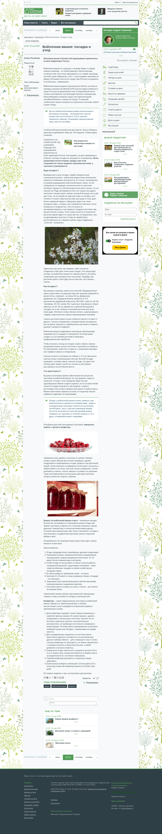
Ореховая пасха (62, 743)
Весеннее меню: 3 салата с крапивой (72, 731)
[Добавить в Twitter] (30, 74)
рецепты (27, 90)
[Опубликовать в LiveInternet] (30, 69)
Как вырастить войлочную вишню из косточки (84, 143)
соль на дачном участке (117, 11)
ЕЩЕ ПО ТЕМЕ (52, 711)
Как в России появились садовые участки (123, 164)
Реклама (54, 800)
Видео (54, 23)
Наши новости (31, 23)
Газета (44, 23)
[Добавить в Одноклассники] (32, 72)
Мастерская (28, 818)
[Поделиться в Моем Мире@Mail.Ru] (30, 72)
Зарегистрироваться (130, 2)
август (68, 30)
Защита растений (31, 789)
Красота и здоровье (31, 802)
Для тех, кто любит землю (35, 16)
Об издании (55, 803)
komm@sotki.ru (127, 808)
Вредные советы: (115, 9)
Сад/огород (39, 37)
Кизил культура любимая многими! (121, 52)
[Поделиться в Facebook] (30, 66)
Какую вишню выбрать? (67, 719)
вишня (26, 85)
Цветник (27, 795)
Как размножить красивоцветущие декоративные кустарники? (122, 180)
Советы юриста (30, 811)
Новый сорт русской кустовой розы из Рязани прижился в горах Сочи (124, 148)
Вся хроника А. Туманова (127, 60)
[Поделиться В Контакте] (32, 74)
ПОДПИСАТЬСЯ (127, 219)
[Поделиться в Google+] (32, 66)
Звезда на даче (30, 792)
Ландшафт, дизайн (31, 805)
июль (57, 30)
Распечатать (33, 95)
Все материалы (68, 23)
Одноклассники (66, 814)
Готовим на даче (30, 799)
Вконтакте (54, 814)
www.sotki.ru (28, 37)
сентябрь (79, 30)
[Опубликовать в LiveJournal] (32, 69)
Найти (136, 23)
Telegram (76, 814)
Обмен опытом (30, 815)
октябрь (89, 30)
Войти (117, 2)
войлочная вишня (31, 88)
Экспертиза (28, 808)
